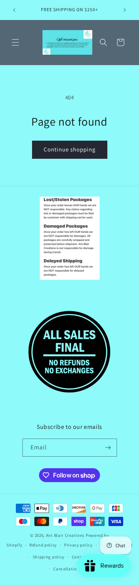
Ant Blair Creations (65, 535)
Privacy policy (78, 545)
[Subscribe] (108, 448)
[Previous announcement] (14, 10)
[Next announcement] (124, 10)
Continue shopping (70, 149)
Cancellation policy (73, 569)
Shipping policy (49, 557)
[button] (15, 42)
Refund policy (43, 545)
